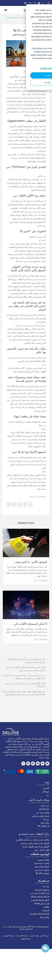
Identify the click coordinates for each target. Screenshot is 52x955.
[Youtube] (38, 763)
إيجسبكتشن (41, 151)
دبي (47, 795)
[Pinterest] (28, 763)
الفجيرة (46, 788)
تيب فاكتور (42, 176)
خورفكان (45, 791)
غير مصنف (33, 496)
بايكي (44, 365)
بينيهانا (43, 429)
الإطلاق (21, 279)
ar (25, 3)
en (30, 3)
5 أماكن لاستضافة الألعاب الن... (29, 623)
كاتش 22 (42, 240)
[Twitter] (43, 763)
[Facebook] (47, 763)
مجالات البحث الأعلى (39, 800)
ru (35, 3)
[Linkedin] (33, 763)
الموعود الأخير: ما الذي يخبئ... (30, 561)
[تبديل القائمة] (5, 10)
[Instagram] (23, 763)
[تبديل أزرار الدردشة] (45, 948)
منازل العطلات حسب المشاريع (34, 834)
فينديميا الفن (16, 400)
